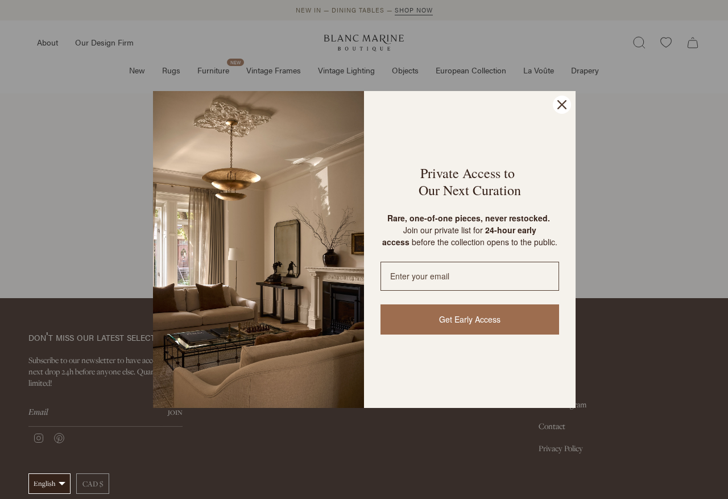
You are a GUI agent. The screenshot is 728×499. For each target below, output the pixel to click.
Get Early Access (469, 319)
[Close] (562, 104)
